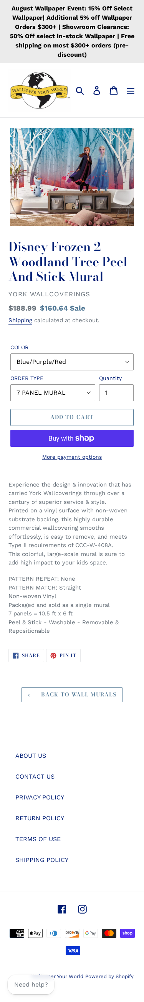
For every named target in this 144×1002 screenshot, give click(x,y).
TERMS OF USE (38, 839)
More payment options (72, 457)
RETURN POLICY (39, 818)
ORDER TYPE (26, 378)
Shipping (20, 320)
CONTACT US (35, 776)
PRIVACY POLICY (39, 797)
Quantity (110, 378)
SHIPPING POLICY (41, 859)
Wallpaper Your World (57, 976)
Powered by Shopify (109, 976)
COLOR (19, 347)
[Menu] (130, 90)
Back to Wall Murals (77, 694)
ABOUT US (30, 755)
